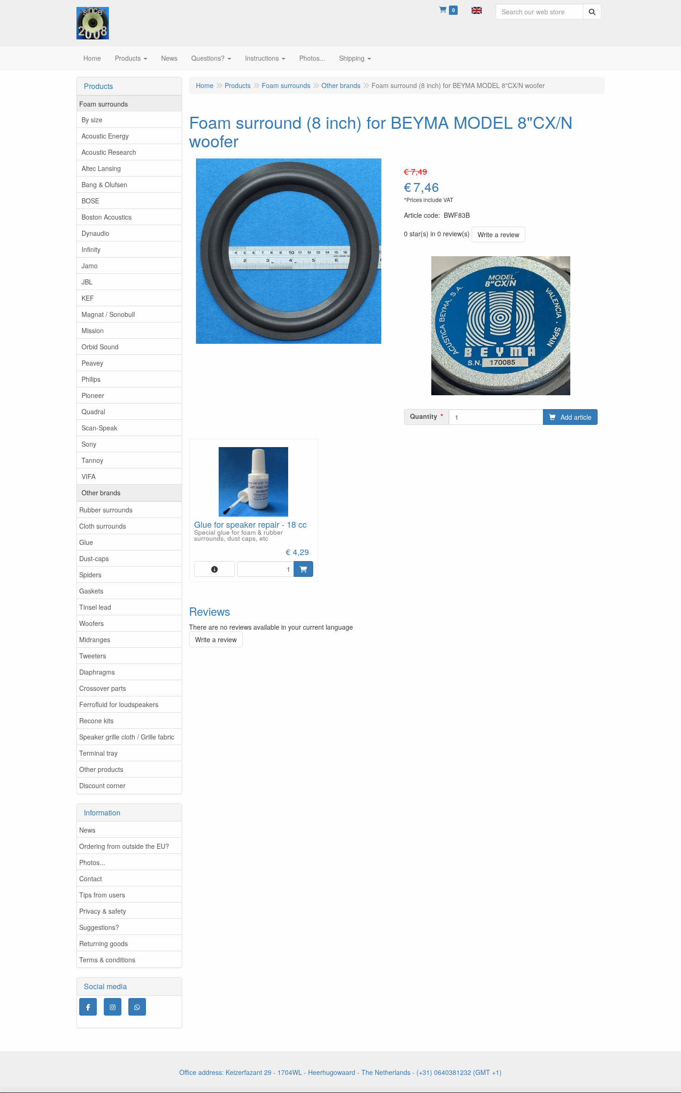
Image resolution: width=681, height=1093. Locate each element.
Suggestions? (99, 927)
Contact (90, 878)
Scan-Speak (99, 427)
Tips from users (102, 894)
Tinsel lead (95, 607)
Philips (91, 379)
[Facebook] (88, 1007)
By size (92, 119)
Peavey (92, 362)
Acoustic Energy (105, 135)
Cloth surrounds (102, 526)
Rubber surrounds (105, 509)
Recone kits (96, 720)
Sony (89, 444)
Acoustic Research (109, 152)
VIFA (88, 476)
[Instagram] (112, 1007)
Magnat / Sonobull (108, 314)
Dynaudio (95, 233)
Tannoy (92, 460)
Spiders (90, 574)
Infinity (91, 249)
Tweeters (92, 655)
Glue (86, 542)
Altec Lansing (101, 168)
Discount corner (102, 785)
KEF (88, 298)
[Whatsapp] (137, 1007)
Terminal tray (98, 753)
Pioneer (93, 395)
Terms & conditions (107, 959)
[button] (477, 9)
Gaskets (91, 590)
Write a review (498, 234)
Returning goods (103, 943)
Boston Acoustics (107, 216)
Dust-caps (94, 558)
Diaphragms (97, 671)
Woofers (91, 623)
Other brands (101, 492)
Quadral (93, 411)
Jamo (90, 265)
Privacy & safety (102, 911)
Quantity (423, 416)
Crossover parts (102, 688)
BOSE (90, 200)
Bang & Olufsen (104, 184)
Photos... (92, 862)
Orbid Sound (100, 346)
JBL (87, 281)
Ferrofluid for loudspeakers (118, 704)
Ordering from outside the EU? (124, 846)
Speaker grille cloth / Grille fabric (126, 736)
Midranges (94, 639)
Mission (93, 330)
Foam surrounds (103, 103)
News (87, 829)
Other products (101, 769)
